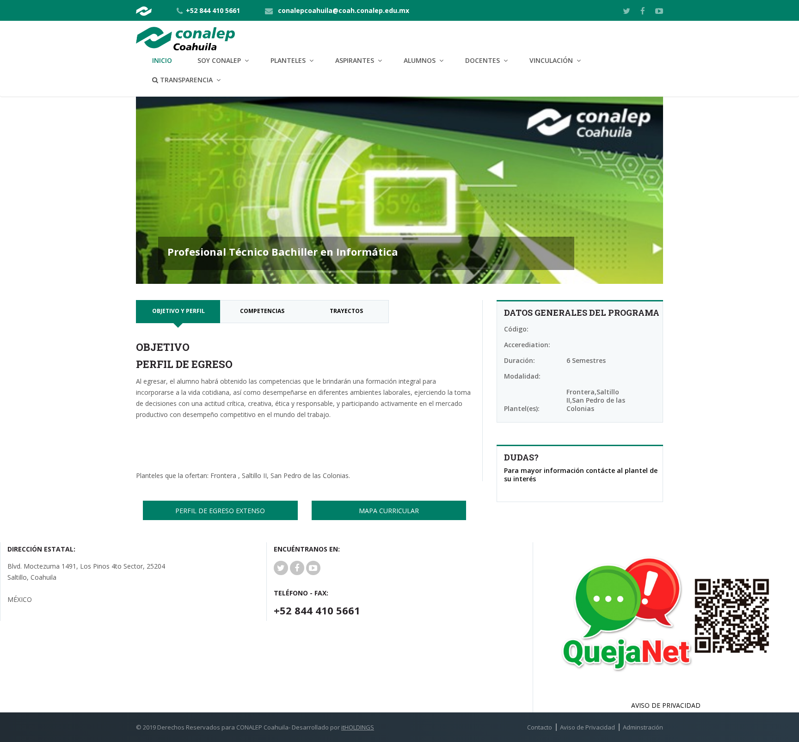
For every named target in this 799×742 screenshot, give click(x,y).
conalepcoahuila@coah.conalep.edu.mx (343, 10)
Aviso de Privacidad (587, 727)
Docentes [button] (482, 60)
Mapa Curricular (389, 510)
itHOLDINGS (357, 727)
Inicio (162, 60)
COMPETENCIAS (262, 311)
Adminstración (643, 727)
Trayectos (346, 311)
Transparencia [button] (185, 79)
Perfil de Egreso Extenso (220, 510)
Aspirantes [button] (354, 60)
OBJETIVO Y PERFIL (178, 311)
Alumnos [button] (420, 60)
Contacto (539, 727)
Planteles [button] (288, 60)
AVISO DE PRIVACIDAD (666, 705)
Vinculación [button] (551, 60)
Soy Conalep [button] (219, 60)
